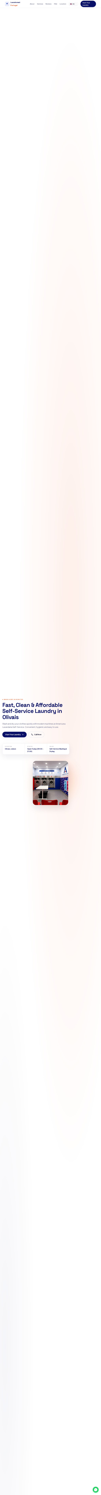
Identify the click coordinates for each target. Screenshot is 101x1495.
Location (63, 4)
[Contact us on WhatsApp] (96, 1490)
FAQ (55, 4)
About (32, 4)
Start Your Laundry (86, 4)
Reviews (48, 4)
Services (40, 4)
